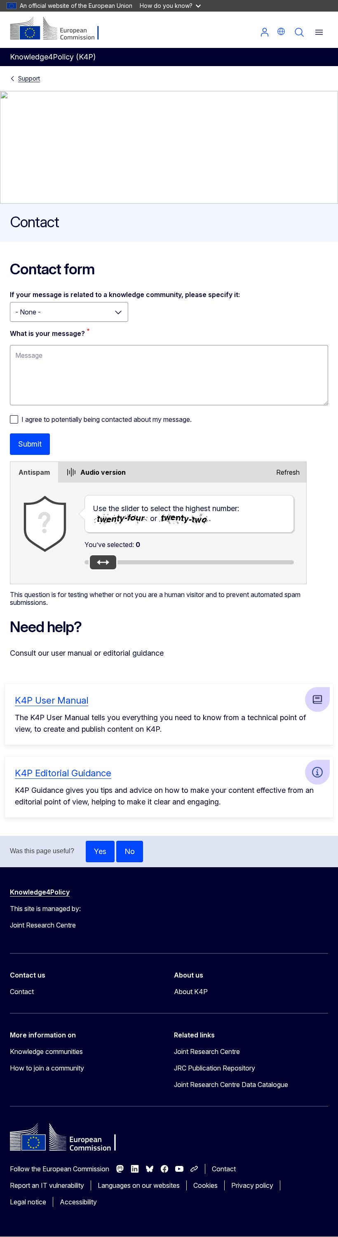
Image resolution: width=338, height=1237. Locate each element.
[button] (281, 31)
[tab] (34, 472)
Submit (30, 444)
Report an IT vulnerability (47, 1185)
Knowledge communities (46, 1051)
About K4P (191, 991)
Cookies (205, 1185)
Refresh (288, 472)
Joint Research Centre (207, 1051)
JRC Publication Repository (214, 1068)
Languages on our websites (139, 1185)
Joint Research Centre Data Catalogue (231, 1084)
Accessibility (78, 1202)
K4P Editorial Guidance (63, 773)
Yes (100, 851)
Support (29, 78)
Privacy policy (252, 1185)
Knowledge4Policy (40, 892)
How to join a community (47, 1068)
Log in (265, 32)
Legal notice (28, 1202)
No (129, 851)
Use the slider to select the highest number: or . (166, 513)
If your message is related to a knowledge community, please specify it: (125, 294)
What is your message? (47, 333)
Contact (22, 991)
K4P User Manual (51, 700)
